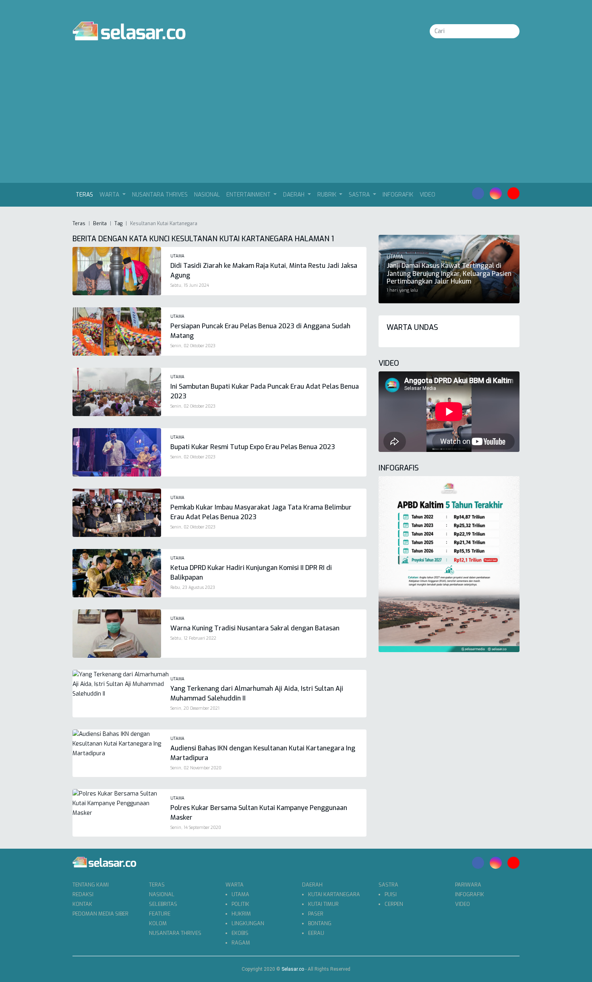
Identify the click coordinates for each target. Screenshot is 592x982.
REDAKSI (82, 894)
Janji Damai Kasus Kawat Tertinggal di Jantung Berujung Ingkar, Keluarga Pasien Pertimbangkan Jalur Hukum (449, 273)
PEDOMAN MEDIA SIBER (100, 913)
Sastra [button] (360, 195)
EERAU (316, 933)
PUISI (391, 894)
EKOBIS (240, 933)
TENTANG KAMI (90, 884)
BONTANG (319, 923)
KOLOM (158, 923)
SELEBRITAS (163, 904)
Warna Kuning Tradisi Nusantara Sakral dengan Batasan (254, 628)
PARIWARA (468, 884)
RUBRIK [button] (327, 195)
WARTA (235, 884)
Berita (100, 223)
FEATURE (159, 913)
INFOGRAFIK (398, 195)
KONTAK (82, 904)
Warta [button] (110, 195)
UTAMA (240, 894)
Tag (118, 223)
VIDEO (427, 195)
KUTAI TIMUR (323, 904)
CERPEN (394, 904)
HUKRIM (241, 913)
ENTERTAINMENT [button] (249, 195)
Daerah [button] (294, 195)
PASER (315, 913)
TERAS (157, 884)
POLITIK (240, 904)
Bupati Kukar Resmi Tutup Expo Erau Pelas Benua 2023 (252, 447)
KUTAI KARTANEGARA (334, 894)
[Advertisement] (296, 122)
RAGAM (241, 942)
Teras (86, 195)
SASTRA (388, 884)
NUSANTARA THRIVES (160, 195)
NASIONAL (207, 195)
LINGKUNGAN (248, 923)
